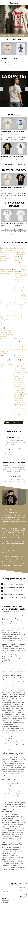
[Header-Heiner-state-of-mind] (14, 6)
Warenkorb (5, 902)
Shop (4, 898)
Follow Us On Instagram (14, 422)
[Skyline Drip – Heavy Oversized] (20, 143)
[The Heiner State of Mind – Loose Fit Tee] (7, 43)
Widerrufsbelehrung (22, 891)
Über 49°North (5, 890)
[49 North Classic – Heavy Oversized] (7, 143)
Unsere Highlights (5, 885)
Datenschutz (22, 883)
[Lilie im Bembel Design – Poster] (20, 43)
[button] (1, 89)
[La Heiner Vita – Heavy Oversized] (20, 118)
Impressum (22, 887)
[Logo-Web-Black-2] (14, 2)
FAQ (4, 895)
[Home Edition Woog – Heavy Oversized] (7, 209)
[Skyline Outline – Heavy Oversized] (7, 118)
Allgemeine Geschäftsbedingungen (22, 895)
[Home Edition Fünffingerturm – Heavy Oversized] (20, 209)
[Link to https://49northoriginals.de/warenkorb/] (23, 3)
